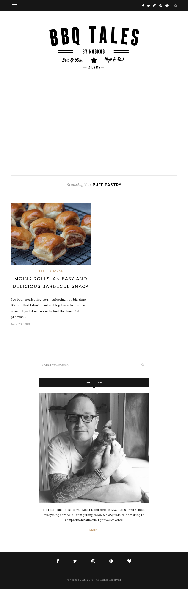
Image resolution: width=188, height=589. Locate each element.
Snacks (56, 270)
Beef (42, 270)
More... (94, 530)
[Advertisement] (94, 129)
